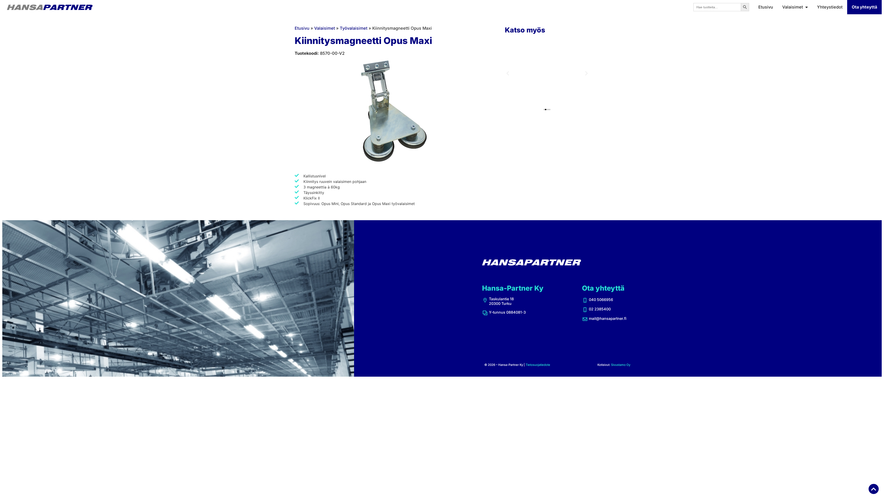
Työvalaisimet (353, 28)
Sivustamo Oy (620, 365)
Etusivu (765, 7)
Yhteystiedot (830, 7)
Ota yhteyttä (864, 7)
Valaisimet (792, 7)
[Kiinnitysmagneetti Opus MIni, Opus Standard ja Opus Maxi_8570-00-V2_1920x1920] (396, 112)
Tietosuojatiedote (538, 365)
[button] (508, 73)
